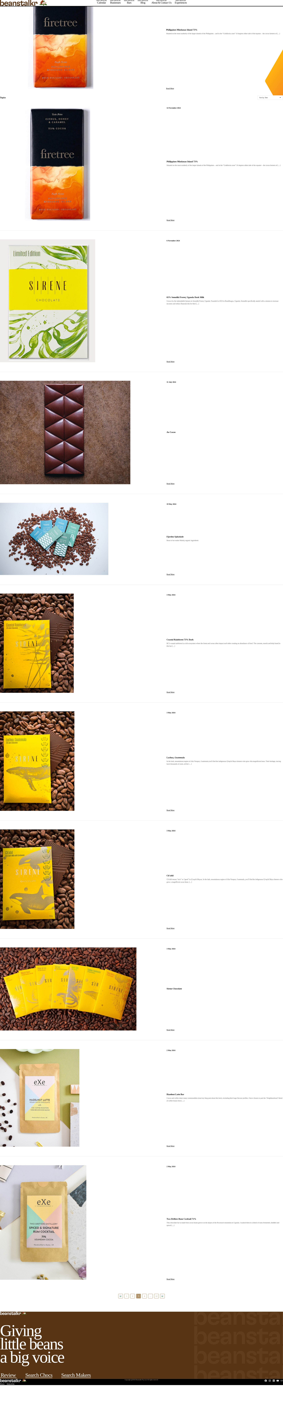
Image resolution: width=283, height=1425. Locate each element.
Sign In (271, 3)
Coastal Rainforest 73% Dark (180, 650)
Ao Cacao (171, 442)
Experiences (181, 2)
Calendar (101, 2)
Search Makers (76, 1385)
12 (156, 1306)
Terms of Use (10, 1394)
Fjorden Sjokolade (175, 547)
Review (8, 1385)
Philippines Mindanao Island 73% (181, 40)
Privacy (2, 1394)
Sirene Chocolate (174, 999)
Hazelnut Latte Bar (175, 1104)
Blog (143, 2)
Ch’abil (170, 886)
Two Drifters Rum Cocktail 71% (181, 1229)
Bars (129, 2)
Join (262, 3)
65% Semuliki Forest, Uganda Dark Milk (185, 307)
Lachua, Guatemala (176, 768)
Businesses (115, 2)
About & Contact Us (161, 2)
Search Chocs (38, 1385)
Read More (170, 99)
